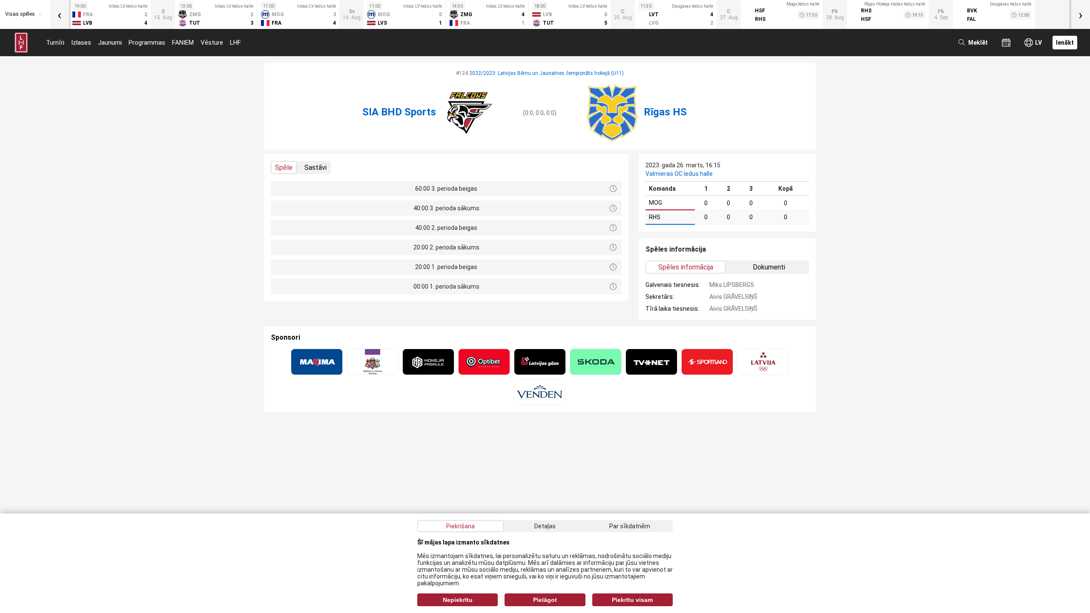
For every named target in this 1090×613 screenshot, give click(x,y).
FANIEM (183, 42)
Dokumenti (769, 267)
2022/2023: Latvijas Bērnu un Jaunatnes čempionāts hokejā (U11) (546, 73)
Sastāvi (315, 167)
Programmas (147, 42)
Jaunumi (110, 42)
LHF (235, 42)
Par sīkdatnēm (629, 526)
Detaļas (545, 526)
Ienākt (1065, 42)
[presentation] (59, 14)
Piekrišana (460, 526)
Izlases (81, 42)
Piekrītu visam (632, 599)
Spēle (284, 167)
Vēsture (212, 42)
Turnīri (55, 42)
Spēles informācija (685, 267)
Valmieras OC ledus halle (679, 173)
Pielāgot (545, 599)
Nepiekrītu (458, 599)
